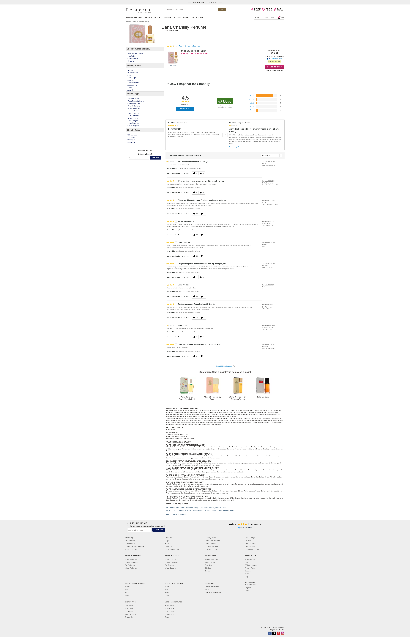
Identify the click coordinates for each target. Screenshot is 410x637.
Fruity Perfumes (133, 116)
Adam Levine (132, 85)
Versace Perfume (131, 549)
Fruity (127, 595)
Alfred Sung (129, 538)
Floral (127, 592)
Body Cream (169, 605)
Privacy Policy (250, 568)
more (224, 508)
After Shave (129, 605)
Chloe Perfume (210, 543)
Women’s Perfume (211, 559)
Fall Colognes (169, 565)
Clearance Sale (132, 58)
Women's (134, 18)
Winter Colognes (170, 568)
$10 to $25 (131, 137)
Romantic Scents (133, 98)
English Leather (198, 510)
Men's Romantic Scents (135, 101)
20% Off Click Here (274, 62)
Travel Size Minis (131, 614)
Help (267, 17)
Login (247, 590)
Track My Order (250, 585)
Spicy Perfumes (133, 111)
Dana (166, 30)
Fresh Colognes (133, 123)
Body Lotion (129, 608)
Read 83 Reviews (184, 46)
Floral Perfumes (133, 113)
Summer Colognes (171, 562)
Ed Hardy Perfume (211, 549)
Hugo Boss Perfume (172, 549)
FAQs (207, 590)
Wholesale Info (250, 559)
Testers (207, 571)
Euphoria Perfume (211, 546)
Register (248, 588)
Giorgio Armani (250, 546)
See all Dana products (176, 515)
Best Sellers (165, 18)
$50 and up (131, 142)
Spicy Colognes (132, 121)
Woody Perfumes (133, 108)
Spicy (127, 590)
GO (222, 9)
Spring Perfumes (131, 559)
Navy (196, 508)
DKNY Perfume (250, 543)
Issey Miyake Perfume (253, 549)
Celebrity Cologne (133, 106)
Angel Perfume (130, 543)
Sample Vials (169, 614)
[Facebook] (270, 633)
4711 (129, 75)
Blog (246, 577)
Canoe (175, 510)
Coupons (130, 61)
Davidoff (248, 541)
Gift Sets (177, 18)
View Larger (173, 65)
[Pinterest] (278, 633)
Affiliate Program (251, 565)
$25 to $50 (131, 140)
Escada (167, 543)
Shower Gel (129, 617)
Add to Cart (275, 67)
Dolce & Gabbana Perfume (134, 546)
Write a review (185, 108)
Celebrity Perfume (133, 103)
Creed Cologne (250, 538)
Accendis (130, 80)
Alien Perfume (130, 541)
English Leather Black (213, 510)
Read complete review (236, 147)
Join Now (155, 158)
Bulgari (167, 541)
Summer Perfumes (131, 562)
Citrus (167, 595)
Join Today (158, 530)
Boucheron (169, 538)
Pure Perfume (170, 611)
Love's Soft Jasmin (207, 508)
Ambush (218, 508)
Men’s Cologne (210, 562)
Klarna (247, 574)
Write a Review (196, 46)
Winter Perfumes (131, 568)
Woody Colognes (133, 118)
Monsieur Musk (185, 510)
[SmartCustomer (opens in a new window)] (245, 527)
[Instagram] (282, 633)
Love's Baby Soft (186, 508)
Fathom (226, 510)
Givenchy (168, 546)
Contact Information (212, 587)
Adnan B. (130, 90)
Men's (151, 18)
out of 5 (256, 524)
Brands (186, 18)
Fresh (167, 592)
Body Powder (169, 608)
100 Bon (130, 70)
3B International (132, 73)
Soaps (167, 617)
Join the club (197, 18)
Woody (127, 587)
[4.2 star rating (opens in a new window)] (244, 524)
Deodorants (129, 611)
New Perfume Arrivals (135, 54)
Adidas (129, 87)
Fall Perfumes (130, 565)
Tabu (177, 508)
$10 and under (132, 135)
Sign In (258, 17)
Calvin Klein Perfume (212, 541)
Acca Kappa (131, 78)
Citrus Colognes (133, 125)
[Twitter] (274, 633)
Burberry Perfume (211, 538)
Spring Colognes (170, 559)
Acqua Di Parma (133, 83)
